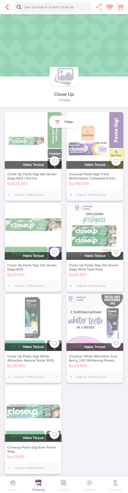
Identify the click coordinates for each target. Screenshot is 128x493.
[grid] (64, 294)
